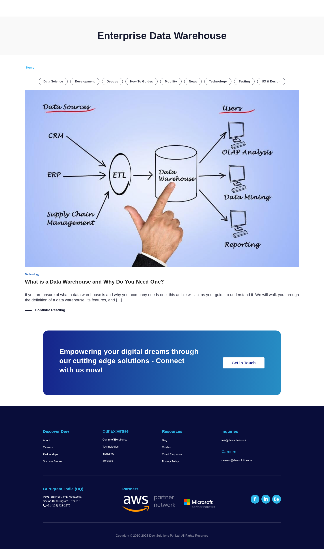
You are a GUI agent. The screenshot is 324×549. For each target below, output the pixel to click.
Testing (244, 81)
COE (223, 9)
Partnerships (50, 454)
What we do (164, 9)
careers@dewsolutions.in (237, 460)
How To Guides (141, 81)
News (193, 81)
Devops (112, 81)
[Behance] (276, 499)
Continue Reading (50, 310)
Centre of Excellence (114, 439)
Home (115, 9)
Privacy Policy (170, 461)
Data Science (53, 81)
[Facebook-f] (255, 499)
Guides (166, 447)
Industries (108, 453)
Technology (218, 81)
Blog (165, 440)
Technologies (110, 446)
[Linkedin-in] (265, 499)
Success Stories (52, 461)
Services (107, 460)
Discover (135, 9)
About (46, 440)
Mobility (171, 81)
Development (85, 81)
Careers (48, 447)
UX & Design (271, 81)
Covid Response (172, 454)
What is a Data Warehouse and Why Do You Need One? (94, 282)
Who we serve (197, 9)
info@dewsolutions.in (234, 440)
